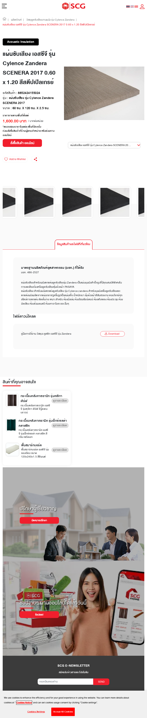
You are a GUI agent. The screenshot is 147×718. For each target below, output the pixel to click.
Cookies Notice (24, 702)
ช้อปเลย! (39, 615)
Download (113, 334)
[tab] (74, 245)
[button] (4, 19)
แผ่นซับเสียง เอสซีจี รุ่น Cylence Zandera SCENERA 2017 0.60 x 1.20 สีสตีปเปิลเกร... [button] (104, 145)
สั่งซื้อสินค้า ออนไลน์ (22, 143)
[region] (73, 704)
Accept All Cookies (63, 712)
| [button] (8, 20)
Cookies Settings (36, 712)
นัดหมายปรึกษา (39, 520)
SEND (101, 682)
